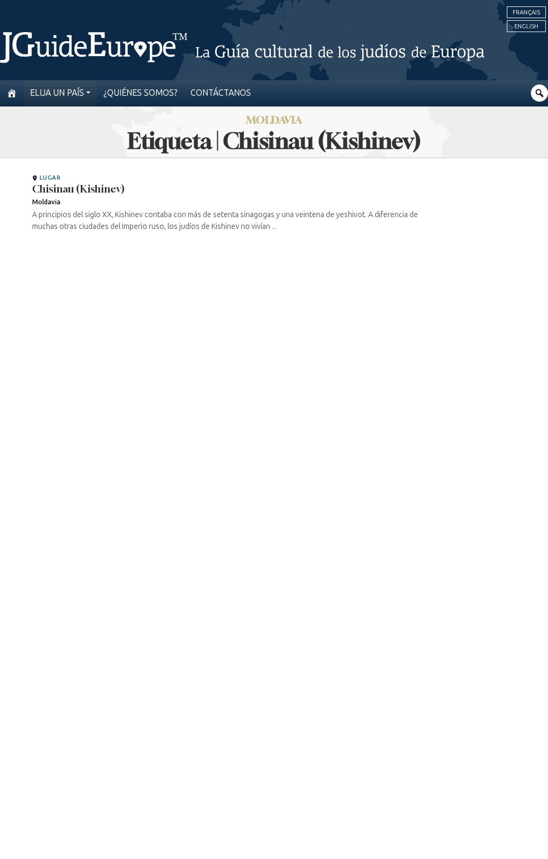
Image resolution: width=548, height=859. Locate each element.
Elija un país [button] (57, 93)
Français (526, 12)
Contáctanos (221, 93)
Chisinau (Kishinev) (78, 189)
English (526, 26)
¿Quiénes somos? (140, 93)
